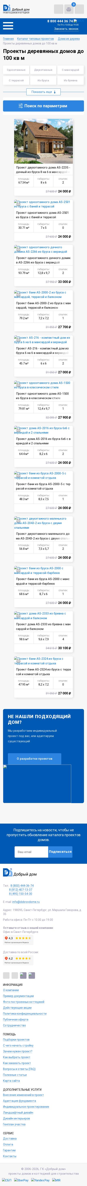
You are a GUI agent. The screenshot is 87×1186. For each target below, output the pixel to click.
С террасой (16, 80)
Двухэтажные (43, 69)
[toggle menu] (8, 26)
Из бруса (43, 80)
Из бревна (70, 80)
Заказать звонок (66, 29)
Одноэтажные (16, 69)
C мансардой (70, 69)
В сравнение (18, 123)
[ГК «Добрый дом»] (16, 9)
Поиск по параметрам (45, 105)
